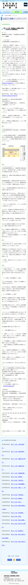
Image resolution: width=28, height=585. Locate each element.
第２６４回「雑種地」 (17, 498)
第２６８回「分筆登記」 (17, 480)
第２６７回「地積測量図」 (18, 484)
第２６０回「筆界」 (16, 516)
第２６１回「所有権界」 (17, 512)
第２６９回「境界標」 (17, 476)
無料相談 (17, 12)
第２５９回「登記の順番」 (18, 520)
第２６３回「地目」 (16, 502)
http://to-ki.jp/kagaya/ (7, 83)
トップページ (6, 12)
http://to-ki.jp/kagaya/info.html (9, 95)
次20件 (18, 559)
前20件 (9, 559)
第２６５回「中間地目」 (17, 494)
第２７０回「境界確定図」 (18, 473)
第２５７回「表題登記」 (17, 530)
